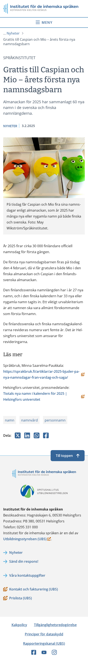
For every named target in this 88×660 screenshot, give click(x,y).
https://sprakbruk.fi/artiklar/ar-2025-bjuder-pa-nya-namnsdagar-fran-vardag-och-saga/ (41, 374)
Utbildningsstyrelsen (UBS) (25, 539)
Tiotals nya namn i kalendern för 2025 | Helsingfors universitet (35, 396)
